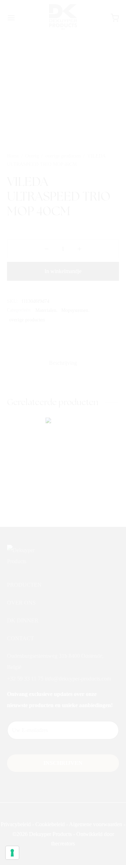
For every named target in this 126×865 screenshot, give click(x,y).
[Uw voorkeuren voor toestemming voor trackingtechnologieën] (12, 852)
